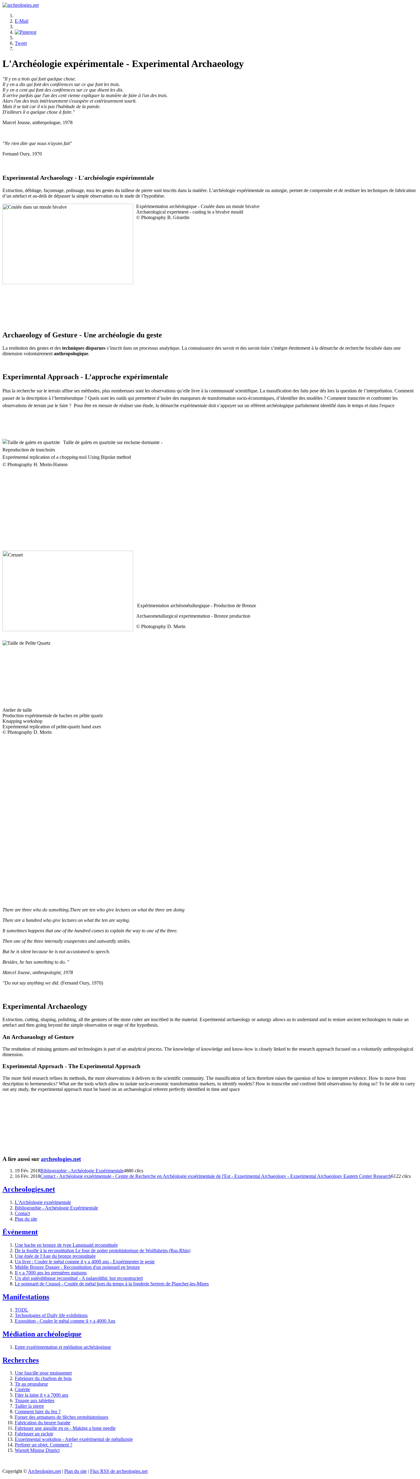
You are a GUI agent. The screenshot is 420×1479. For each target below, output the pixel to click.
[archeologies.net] (20, 5)
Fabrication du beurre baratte (42, 1422)
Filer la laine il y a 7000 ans (41, 1395)
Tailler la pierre (29, 1406)
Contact (22, 1213)
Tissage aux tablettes (34, 1400)
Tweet (21, 43)
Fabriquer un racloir (34, 1433)
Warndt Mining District (37, 1450)
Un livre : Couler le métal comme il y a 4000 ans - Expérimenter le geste (85, 1261)
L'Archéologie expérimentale (43, 1202)
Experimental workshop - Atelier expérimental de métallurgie (74, 1439)
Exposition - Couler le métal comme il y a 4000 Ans (65, 1321)
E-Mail (21, 21)
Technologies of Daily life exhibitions (51, 1315)
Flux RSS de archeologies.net (119, 1471)
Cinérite (22, 1389)
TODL (21, 1309)
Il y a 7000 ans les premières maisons (51, 1272)
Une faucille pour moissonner (43, 1372)
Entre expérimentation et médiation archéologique (63, 1347)
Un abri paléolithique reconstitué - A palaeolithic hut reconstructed (79, 1278)
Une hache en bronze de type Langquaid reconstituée (66, 1245)
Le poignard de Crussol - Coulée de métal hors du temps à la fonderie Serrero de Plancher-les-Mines (112, 1283)
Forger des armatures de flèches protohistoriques (61, 1417)
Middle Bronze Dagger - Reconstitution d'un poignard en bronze (77, 1267)
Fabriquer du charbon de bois (43, 1378)
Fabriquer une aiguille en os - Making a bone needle (65, 1428)
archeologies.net (61, 1159)
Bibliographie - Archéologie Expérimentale (82, 1170)
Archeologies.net (44, 1471)
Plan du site (26, 1218)
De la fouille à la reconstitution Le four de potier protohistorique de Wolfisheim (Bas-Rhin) (102, 1250)
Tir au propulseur (31, 1384)
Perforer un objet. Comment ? (43, 1444)
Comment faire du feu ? (38, 1411)
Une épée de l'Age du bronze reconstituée (55, 1256)
